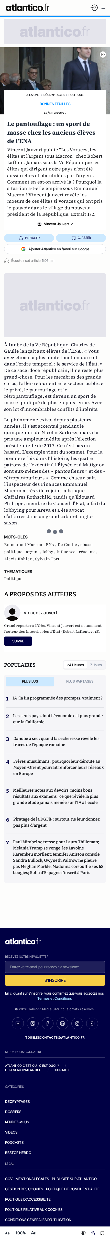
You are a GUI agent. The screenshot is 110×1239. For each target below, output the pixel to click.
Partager (32, 238)
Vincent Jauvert (56, 224)
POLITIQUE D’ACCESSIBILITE (28, 1199)
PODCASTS (14, 1142)
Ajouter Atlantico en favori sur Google (58, 249)
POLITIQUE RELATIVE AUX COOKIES (33, 1209)
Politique (76, 95)
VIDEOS (11, 1132)
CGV (9, 1179)
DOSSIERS (13, 1111)
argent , (34, 552)
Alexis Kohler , (19, 559)
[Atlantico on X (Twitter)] (33, 1023)
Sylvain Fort (47, 559)
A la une (32, 95)
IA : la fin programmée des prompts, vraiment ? (58, 698)
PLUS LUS (30, 681)
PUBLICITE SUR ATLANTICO (74, 1179)
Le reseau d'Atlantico (23, 1070)
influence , (68, 552)
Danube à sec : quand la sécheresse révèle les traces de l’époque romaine (56, 741)
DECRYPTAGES (17, 1101)
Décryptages (53, 95)
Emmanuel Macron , (25, 544)
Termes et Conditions (54, 998)
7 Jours (96, 665)
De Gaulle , (69, 544)
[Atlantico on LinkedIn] (62, 1023)
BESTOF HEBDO (18, 1152)
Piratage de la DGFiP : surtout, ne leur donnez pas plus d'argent (56, 822)
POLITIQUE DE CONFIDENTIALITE (73, 1189)
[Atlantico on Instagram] (77, 1023)
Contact (62, 1070)
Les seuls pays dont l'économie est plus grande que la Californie (58, 718)
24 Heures (75, 665)
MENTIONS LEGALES (32, 1179)
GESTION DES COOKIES (24, 1189)
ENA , (52, 544)
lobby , (49, 552)
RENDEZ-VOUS (17, 1122)
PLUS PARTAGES (80, 681)
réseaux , (88, 552)
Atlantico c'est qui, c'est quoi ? (32, 1066)
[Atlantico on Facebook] (47, 1023)
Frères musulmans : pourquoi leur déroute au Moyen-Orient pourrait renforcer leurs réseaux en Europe (58, 767)
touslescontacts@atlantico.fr (55, 1037)
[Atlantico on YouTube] (92, 1023)
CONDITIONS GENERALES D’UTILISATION (38, 1220)
